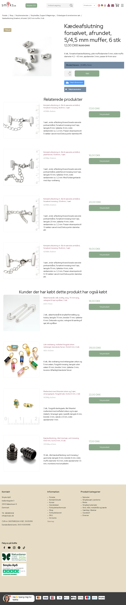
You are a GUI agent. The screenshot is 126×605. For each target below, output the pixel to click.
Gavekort (86, 513)
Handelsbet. (54, 505)
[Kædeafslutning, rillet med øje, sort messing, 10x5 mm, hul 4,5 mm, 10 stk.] (21, 454)
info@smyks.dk (8, 516)
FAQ (51, 515)
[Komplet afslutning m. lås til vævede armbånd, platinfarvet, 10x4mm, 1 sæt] (21, 168)
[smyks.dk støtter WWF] (14, 557)
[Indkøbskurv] (117, 5)
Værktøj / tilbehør (89, 510)
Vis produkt (105, 114)
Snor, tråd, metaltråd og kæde (95, 507)
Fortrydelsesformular (57, 507)
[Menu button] (122, 5)
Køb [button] (87, 73)
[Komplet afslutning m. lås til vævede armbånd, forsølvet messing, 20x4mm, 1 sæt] (21, 215)
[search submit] (71, 5)
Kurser (51, 502)
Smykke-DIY (31, 5)
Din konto (52, 518)
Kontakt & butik (55, 500)
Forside (52, 497)
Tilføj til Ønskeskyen (76, 82)
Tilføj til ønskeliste (74, 89)
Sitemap (50, 521)
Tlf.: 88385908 (8, 513)
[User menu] (108, 6)
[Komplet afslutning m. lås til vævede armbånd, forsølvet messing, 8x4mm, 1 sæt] (21, 121)
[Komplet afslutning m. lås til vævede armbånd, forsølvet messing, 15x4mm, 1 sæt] (21, 262)
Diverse (86, 515)
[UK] (105, 5)
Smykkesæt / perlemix (91, 500)
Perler (85, 502)
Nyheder (86, 497)
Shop (51, 510)
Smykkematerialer (90, 505)
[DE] (102, 5)
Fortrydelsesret (55, 513)
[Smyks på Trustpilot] (14, 569)
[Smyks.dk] (9, 5)
